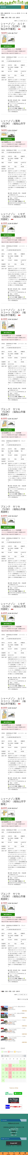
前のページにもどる (23, 999)
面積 (6, 17)
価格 (3, 17)
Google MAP (13, 1143)
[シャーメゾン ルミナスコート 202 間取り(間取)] (4, 326)
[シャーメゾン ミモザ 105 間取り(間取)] (4, 229)
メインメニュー (26, 7)
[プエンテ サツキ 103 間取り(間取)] (4, 521)
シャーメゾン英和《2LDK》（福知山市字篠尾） (13, 801)
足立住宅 (3, 7)
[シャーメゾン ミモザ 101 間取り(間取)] (4, 618)
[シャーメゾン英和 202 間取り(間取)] (4, 134)
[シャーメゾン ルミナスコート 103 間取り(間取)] (4, 39)
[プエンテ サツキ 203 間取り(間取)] (4, 908)
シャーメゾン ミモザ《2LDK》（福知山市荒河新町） (13, 217)
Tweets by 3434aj (13, 1088)
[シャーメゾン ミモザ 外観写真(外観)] (11, 229)
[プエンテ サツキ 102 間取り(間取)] (4, 424)
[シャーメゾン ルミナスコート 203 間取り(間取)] (4, 715)
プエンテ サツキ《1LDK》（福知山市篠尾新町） (13, 412)
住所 (14, 17)
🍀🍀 (16, 108)
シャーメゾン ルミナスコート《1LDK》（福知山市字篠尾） (13, 26)
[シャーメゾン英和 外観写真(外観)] (11, 134)
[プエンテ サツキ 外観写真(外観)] (11, 424)
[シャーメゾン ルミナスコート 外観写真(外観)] (11, 39)
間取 (10, 17)
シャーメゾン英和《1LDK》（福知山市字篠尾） (13, 123)
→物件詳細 (24, 1010)
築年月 (18, 17)
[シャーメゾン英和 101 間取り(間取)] (4, 813)
